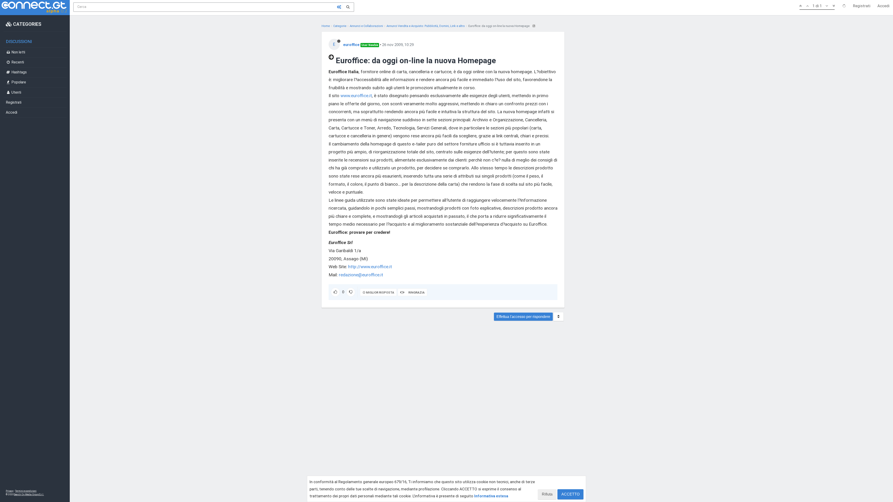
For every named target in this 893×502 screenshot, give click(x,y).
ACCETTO (570, 494)
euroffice (351, 44)
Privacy (9, 491)
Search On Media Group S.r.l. (29, 494)
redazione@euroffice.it (361, 274)
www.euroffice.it (356, 95)
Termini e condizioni (26, 491)
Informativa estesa (491, 496)
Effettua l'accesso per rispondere (523, 317)
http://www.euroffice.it (370, 266)
